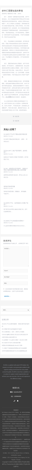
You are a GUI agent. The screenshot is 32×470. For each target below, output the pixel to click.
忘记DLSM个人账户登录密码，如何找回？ (15, 151)
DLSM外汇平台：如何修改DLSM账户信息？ (16, 203)
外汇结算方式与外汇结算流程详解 (11, 342)
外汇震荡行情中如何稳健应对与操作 (12, 329)
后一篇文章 (16, 120)
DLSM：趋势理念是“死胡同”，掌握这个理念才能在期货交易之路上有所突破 (16, 169)
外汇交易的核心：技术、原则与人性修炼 (13, 331)
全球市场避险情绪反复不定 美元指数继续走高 (14, 351)
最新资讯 (10, 13)
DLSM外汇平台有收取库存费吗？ (14, 221)
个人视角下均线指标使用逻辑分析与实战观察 (14, 348)
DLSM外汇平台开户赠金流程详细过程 (15, 134)
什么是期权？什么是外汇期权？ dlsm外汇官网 (14, 340)
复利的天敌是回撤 (9, 186)
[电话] (14, 401)
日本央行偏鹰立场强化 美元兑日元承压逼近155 (15, 334)
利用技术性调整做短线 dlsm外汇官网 (12, 345)
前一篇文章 (16, 116)
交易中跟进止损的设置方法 (9, 337)
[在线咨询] (17, 401)
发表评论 (4, 13)
